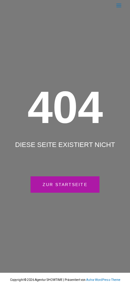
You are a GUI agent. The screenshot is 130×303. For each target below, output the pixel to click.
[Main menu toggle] (118, 5)
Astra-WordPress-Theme (103, 279)
